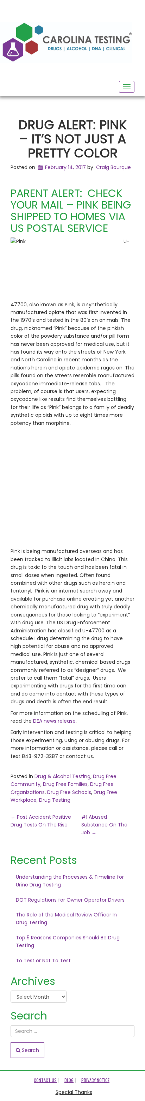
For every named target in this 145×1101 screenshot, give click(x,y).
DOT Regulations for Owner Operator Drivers (70, 899)
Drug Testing (54, 800)
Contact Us (45, 1080)
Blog (69, 1080)
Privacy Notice (95, 1080)
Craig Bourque (113, 167)
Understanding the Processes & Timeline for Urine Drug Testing (70, 880)
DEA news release (54, 720)
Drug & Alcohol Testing (62, 776)
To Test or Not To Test (43, 960)
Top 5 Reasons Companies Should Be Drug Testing (68, 941)
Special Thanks (74, 1092)
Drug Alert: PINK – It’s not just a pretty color (72, 139)
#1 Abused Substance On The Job (104, 824)
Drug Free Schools (69, 792)
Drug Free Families (65, 784)
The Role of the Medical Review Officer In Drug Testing (66, 918)
